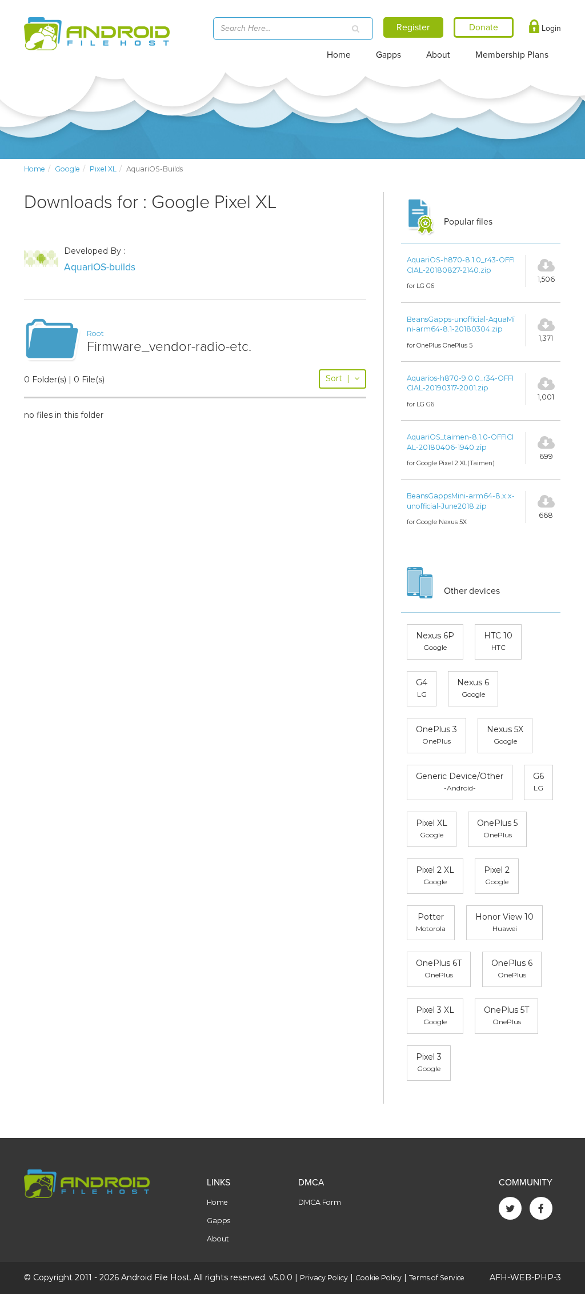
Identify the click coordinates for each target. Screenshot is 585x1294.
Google (67, 169)
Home (339, 55)
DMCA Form (319, 1202)
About (438, 55)
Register (413, 27)
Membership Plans (511, 55)
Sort (338, 378)
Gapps (388, 55)
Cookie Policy (378, 1277)
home (34, 169)
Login (550, 28)
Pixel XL (103, 169)
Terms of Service (436, 1277)
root (95, 333)
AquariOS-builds (99, 267)
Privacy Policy (324, 1277)
